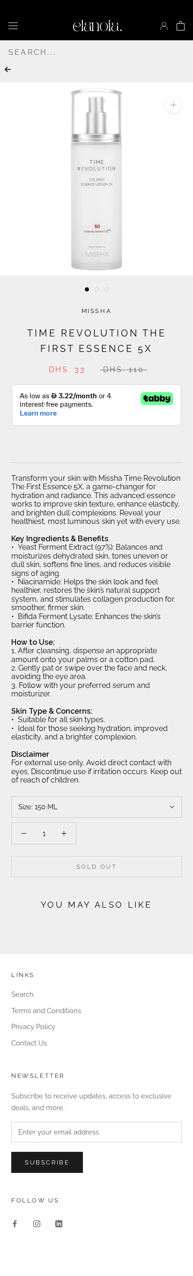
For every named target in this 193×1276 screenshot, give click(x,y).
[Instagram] (36, 1224)
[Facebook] (14, 1224)
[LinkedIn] (58, 1224)
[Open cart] (181, 25)
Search (22, 994)
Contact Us (29, 1043)
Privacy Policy (33, 1026)
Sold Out (96, 866)
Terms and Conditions (46, 1011)
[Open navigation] (13, 25)
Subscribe (47, 1162)
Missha (97, 310)
